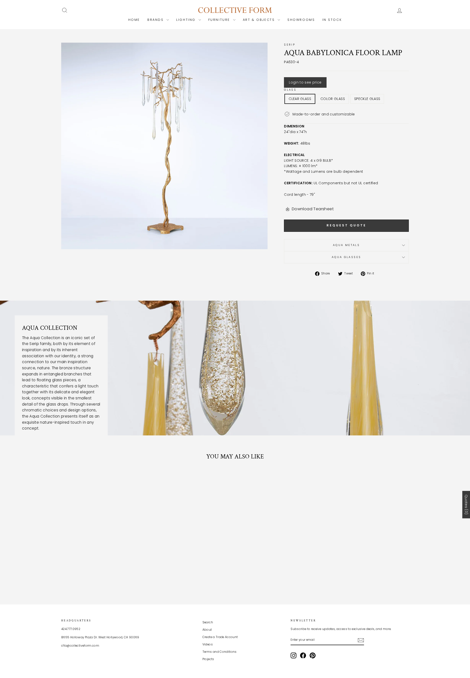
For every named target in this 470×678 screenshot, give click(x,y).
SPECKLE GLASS (367, 98)
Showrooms (301, 19)
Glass (290, 90)
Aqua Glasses (346, 257)
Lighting (186, 19)
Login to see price (305, 82)
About (207, 630)
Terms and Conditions (219, 652)
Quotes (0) (466, 504)
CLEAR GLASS (300, 98)
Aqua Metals (346, 245)
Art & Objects (259, 19)
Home (134, 19)
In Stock (332, 19)
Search (207, 622)
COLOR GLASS (332, 98)
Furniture (220, 19)
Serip (289, 45)
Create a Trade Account (220, 637)
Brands (156, 19)
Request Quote (346, 225)
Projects (208, 659)
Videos (207, 644)
